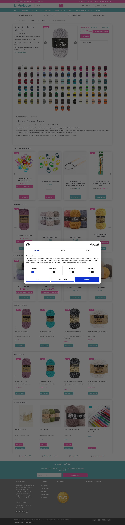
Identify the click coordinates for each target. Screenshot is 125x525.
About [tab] (88, 250)
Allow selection (62, 279)
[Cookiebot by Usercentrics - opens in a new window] (91, 244)
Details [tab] (62, 250)
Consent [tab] (37, 250)
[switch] (53, 272)
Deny (38, 279)
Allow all (87, 279)
